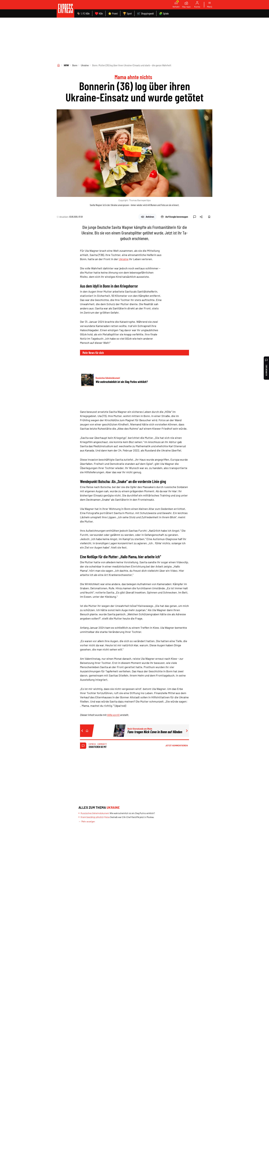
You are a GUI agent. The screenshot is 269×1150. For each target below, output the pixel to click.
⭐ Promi (113, 13)
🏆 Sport (127, 13)
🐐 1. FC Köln (83, 13)
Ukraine (85, 65)
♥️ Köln (99, 13)
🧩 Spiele (164, 13)
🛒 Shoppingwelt (145, 13)
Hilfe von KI (113, 715)
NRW (66, 65)
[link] (65, 9)
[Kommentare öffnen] (194, 216)
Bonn (74, 65)
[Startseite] (58, 65)
